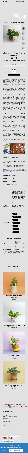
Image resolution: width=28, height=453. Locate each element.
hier (6, 141)
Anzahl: (14, 69)
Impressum (5, 418)
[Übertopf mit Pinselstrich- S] (14, 313)
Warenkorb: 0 (21, 1)
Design (15, 213)
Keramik (15, 225)
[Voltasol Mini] (14, 343)
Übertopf (15, 219)
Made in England (17, 216)
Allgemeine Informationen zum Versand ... (14, 253)
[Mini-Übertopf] (14, 283)
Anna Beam (16, 232)
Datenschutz (6, 419)
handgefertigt (16, 222)
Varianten (14, 64)
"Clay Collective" (17, 81)
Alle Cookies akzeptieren (16, 450)
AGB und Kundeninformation (10, 416)
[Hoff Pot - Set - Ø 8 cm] (14, 372)
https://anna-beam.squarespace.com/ (14, 170)
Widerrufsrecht (6, 421)
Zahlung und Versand (8, 415)
